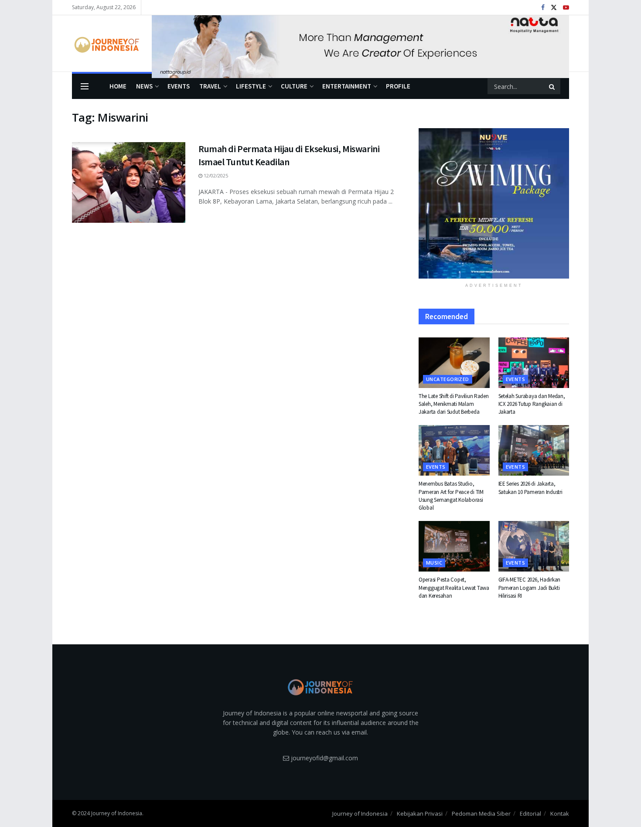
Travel (210, 86)
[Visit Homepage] (106, 43)
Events (178, 86)
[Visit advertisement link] (360, 43)
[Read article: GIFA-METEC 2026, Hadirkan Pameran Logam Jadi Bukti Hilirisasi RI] (533, 546)
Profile (398, 86)
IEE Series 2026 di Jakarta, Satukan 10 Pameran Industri (530, 487)
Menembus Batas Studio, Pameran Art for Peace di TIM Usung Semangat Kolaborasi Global (451, 495)
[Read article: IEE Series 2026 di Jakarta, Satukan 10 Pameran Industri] (533, 450)
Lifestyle (251, 86)
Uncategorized (447, 379)
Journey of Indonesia (360, 813)
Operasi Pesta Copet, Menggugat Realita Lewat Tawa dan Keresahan (454, 587)
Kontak (559, 813)
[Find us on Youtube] (566, 7)
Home (117, 86)
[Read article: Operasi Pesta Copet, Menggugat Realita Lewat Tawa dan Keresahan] (454, 546)
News (144, 86)
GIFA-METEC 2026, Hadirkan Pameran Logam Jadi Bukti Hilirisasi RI (529, 587)
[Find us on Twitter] (554, 7)
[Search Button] (552, 86)
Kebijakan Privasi (420, 813)
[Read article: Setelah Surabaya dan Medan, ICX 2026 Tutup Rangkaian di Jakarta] (533, 362)
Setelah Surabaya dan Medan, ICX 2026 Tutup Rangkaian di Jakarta (531, 403)
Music (434, 562)
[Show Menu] (85, 86)
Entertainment (346, 86)
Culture (294, 86)
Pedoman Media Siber (481, 813)
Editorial (530, 813)
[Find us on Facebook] (543, 7)
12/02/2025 (215, 175)
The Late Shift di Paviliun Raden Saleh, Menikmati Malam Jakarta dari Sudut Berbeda (454, 403)
